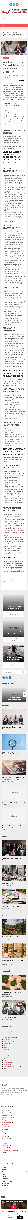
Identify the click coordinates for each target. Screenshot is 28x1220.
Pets (5, 1060)
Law (5, 1052)
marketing (7, 1056)
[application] (14, 1207)
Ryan (5, 75)
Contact (5, 1186)
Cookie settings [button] (10, 1217)
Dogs (5, 1039)
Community (7, 1033)
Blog (3, 1172)
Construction (8, 1035)
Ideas (5, 1049)
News (5, 1058)
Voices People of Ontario (11, 1066)
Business (6, 1031)
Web (5, 1068)
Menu (3, 25)
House (5, 1047)
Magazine (7, 1054)
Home (4, 1167)
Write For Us (7, 1181)
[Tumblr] (10, 677)
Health (6, 1045)
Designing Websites (10, 1037)
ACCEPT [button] (20, 1217)
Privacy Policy (7, 1183)
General (6, 1043)
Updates (6, 58)
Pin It (11, 83)
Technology (7, 1062)
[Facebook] (3, 677)
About (4, 1169)
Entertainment (8, 1041)
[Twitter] (6, 677)
